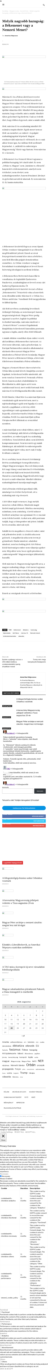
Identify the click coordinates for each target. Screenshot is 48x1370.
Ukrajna (32, 1073)
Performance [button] (5, 1322)
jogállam (37, 1053)
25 (12, 1028)
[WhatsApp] (20, 50)
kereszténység (13, 1057)
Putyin (18, 1069)
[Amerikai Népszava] (11, 682)
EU (37, 1046)
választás (21, 636)
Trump (23, 1073)
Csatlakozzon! (38, 821)
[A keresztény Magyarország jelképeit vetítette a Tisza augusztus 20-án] (8, 713)
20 (24, 1024)
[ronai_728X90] (24, 90)
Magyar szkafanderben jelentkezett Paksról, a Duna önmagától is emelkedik (23, 990)
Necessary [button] (4, 1174)
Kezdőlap (5, 11)
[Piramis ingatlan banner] (24, 601)
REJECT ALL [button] (19, 1132)
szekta (9, 1073)
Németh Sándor (18, 1065)
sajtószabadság (40, 1069)
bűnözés (31, 1042)
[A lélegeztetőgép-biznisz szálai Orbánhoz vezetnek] (8, 702)
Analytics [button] (3, 1333)
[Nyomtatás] (35, 50)
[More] (40, 50)
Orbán (30, 1065)
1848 (10, 630)
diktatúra (25, 630)
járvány (4, 1057)
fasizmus (14, 1049)
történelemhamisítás (9, 636)
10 (5, 1019)
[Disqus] (24, 757)
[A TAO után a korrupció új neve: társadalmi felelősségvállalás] (24, 960)
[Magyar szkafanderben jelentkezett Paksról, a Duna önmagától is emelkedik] (24, 982)
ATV (25, 1042)
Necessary (6, 1176)
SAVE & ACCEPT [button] (6, 1369)
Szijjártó (16, 1073)
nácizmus (5, 1065)
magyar (6, 1061)
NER (40, 1061)
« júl (23, 1036)
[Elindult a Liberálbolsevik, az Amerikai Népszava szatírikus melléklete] (24, 938)
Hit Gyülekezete (9, 1053)
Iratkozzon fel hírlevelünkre (24, 808)
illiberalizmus (29, 1053)
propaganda (8, 1069)
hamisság (34, 630)
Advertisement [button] (5, 1345)
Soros (3, 1073)
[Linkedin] (25, 50)
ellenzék (29, 1046)
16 (43, 1019)
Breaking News (7, 706)
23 (43, 1024)
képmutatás (6, 633)
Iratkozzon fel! (38, 825)
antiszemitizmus (16, 1042)
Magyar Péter (26, 1061)
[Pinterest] (15, 50)
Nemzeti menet (35, 633)
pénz (23, 1069)
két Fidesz (16, 633)
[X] (9, 50)
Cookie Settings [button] (7, 1132)
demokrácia (6, 1046)
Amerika (5, 1042)
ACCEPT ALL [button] (30, 1132)
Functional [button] (4, 1310)
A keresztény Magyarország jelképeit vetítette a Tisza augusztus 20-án (28, 713)
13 (24, 1019)
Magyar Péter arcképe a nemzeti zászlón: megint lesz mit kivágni (22, 924)
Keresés (5, 787)
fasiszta (5, 1050)
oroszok (40, 1065)
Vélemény (15, 1077)
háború (20, 1053)
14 (30, 1019)
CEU (37, 1042)
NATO (34, 1061)
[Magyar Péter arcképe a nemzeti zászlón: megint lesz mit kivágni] (8, 724)
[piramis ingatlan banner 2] (24, 215)
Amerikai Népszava (11, 35)
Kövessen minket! (38, 816)
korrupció (23, 1057)
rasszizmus (30, 1069)
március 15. (24, 633)
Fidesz (25, 1050)
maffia (36, 1057)
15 (36, 1019)
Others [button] (2, 1359)
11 (12, 1019)
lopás (30, 1057)
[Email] (30, 50)
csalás (42, 1042)
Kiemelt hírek (24, 11)
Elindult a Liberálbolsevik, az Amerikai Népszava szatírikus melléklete (21, 946)
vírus (21, 1077)
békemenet (17, 630)
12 (18, 1019)
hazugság (33, 1050)
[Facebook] (4, 50)
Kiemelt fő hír (6, 717)
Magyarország (14, 11)
